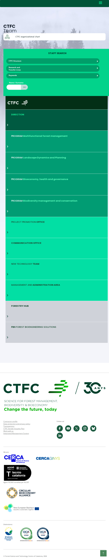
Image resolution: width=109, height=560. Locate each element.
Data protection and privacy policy (16, 424)
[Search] (24, 87)
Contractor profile (10, 421)
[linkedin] (60, 438)
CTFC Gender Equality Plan (13, 428)
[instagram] (86, 431)
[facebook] (61, 431)
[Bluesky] (94, 431)
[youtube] (69, 431)
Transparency (8, 426)
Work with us (8, 431)
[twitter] (77, 431)
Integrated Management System (16, 433)
